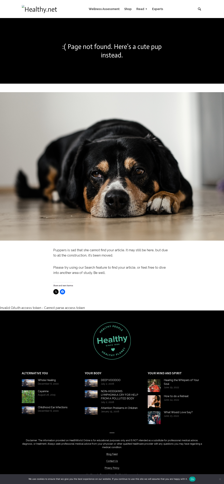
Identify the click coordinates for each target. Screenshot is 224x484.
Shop (128, 9)
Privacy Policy (112, 468)
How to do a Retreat (176, 396)
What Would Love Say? (178, 412)
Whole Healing (47, 380)
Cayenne (43, 391)
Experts (157, 9)
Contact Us (112, 461)
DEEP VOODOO (111, 380)
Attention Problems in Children (119, 408)
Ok (192, 479)
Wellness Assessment (104, 9)
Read (140, 9)
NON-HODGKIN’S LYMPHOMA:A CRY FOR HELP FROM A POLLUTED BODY (119, 395)
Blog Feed (112, 454)
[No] (220, 479)
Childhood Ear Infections (53, 407)
